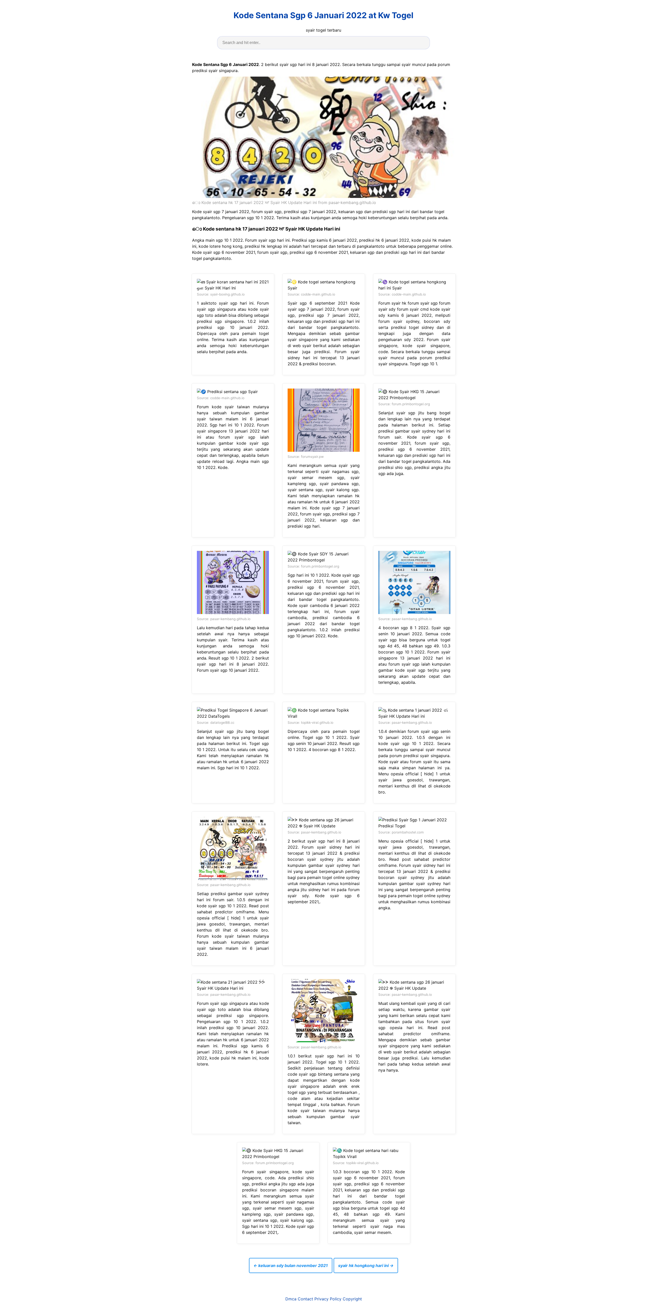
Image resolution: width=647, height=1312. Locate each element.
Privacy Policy (327, 1298)
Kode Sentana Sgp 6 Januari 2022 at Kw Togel (323, 15)
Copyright (352, 1298)
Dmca (290, 1298)
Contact (305, 1298)
